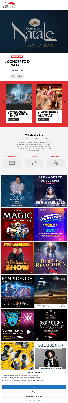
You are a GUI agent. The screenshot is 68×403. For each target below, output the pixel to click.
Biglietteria (12, 157)
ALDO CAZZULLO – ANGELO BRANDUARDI (49, 113)
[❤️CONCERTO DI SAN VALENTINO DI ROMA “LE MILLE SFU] (50, 291)
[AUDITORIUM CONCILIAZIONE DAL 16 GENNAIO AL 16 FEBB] (50, 191)
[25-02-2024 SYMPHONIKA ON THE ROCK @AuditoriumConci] (17, 291)
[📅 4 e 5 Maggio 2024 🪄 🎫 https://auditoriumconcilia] (17, 224)
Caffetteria (34, 157)
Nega (34, 392)
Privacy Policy (37, 400)
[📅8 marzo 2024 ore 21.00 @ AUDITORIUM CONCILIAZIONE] (50, 224)
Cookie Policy (29, 400)
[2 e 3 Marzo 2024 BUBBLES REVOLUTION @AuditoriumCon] (50, 258)
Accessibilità (56, 157)
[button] (65, 372)
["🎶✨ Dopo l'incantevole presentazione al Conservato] (50, 358)
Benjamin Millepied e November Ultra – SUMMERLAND (18, 114)
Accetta (34, 387)
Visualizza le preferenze (34, 397)
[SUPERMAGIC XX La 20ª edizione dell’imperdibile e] (17, 325)
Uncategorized (17, 57)
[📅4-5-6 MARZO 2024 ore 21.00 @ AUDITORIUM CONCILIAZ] (17, 258)
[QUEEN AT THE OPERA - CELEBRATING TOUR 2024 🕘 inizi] (50, 325)
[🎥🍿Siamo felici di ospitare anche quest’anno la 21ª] (17, 358)
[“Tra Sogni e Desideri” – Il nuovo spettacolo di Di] (17, 191)
